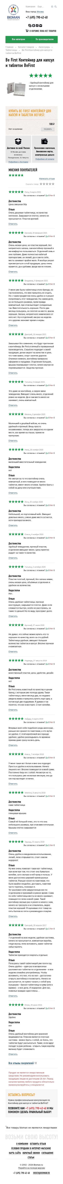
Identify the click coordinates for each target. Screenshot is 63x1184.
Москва (40, 12)
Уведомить (48, 129)
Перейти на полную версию (31, 1168)
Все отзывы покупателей (21, 1063)
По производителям (45, 39)
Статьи (31, 1157)
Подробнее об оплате (44, 159)
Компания (30, 6)
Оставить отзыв (38, 1143)
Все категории (18, 39)
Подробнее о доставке (18, 162)
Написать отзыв (47, 179)
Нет (51, 195)
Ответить (13, 224)
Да (47, 195)
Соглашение (47, 1153)
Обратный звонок (31, 1153)
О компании (22, 1143)
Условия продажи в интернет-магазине (31, 1148)
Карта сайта (15, 1153)
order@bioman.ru (41, 1173)
